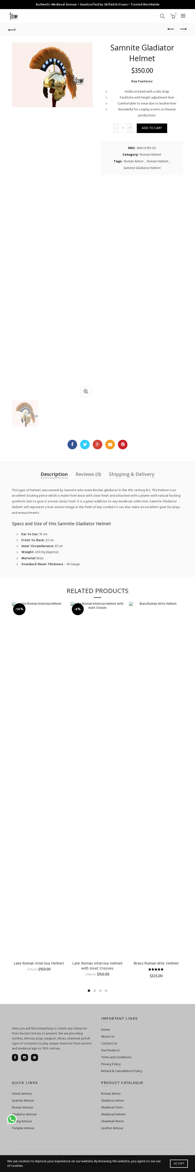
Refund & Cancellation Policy (121, 1071)
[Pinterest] (122, 444)
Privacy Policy (111, 1064)
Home (105, 1030)
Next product (183, 29)
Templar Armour (23, 1128)
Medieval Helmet (113, 1114)
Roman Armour (22, 1107)
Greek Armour (22, 1094)
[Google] (97, 444)
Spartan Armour (23, 1100)
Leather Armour (112, 1128)
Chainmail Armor (112, 1121)
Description (54, 474)
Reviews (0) (88, 474)
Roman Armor (133, 161)
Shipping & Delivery (132, 474)
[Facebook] (72, 444)
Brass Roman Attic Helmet (156, 963)
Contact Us (109, 1043)
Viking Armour (22, 1121)
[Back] (12, 29)
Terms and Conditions (116, 1057)
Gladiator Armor (112, 1100)
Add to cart (152, 128)
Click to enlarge (85, 391)
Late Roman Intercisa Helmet (39, 963)
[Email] (110, 444)
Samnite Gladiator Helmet (142, 168)
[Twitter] (85, 444)
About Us (107, 1036)
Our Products (110, 1050)
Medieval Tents (112, 1107)
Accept (179, 1163)
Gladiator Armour (24, 1114)
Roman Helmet (150, 155)
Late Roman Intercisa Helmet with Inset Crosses (97, 965)
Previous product (171, 29)
